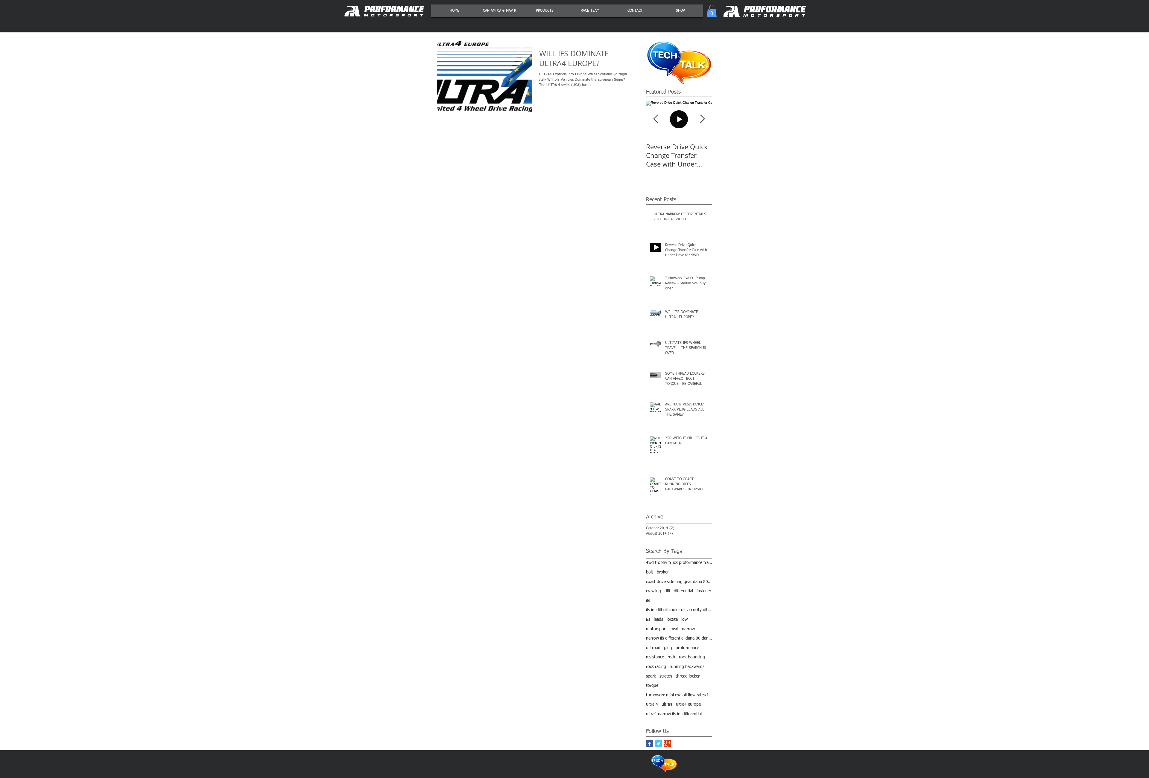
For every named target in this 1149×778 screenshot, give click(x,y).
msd (674, 629)
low (684, 619)
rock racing (656, 667)
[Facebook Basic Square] (649, 743)
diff (667, 591)
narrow (688, 629)
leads (658, 619)
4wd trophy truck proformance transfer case (679, 563)
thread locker (688, 676)
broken (663, 572)
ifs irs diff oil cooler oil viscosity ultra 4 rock (679, 610)
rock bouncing (692, 657)
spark (651, 676)
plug (668, 648)
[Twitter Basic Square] (658, 743)
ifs (648, 601)
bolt (649, 572)
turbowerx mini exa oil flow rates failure (679, 695)
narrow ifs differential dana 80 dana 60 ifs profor (679, 638)
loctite (672, 619)
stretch (665, 676)
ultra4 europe (688, 704)
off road (653, 648)
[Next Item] (702, 119)
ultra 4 (652, 704)
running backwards (687, 667)
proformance (687, 648)
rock (671, 657)
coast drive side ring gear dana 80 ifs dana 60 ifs (679, 582)
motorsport (656, 629)
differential (683, 591)
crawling (653, 591)
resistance (655, 657)
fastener (704, 591)
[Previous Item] (655, 119)
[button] (711, 11)
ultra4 (667, 704)
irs (648, 619)
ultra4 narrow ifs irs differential (674, 714)
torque (652, 686)
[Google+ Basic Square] (667, 743)
